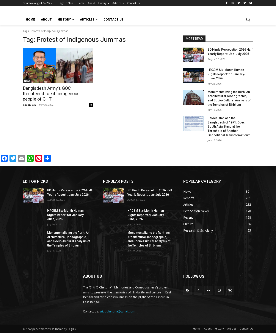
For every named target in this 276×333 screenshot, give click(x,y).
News (27, 80)
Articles (231, 328)
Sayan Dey (29, 104)
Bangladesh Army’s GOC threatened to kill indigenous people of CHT (51, 94)
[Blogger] (187, 290)
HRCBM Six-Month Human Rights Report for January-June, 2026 (226, 74)
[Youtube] (250, 3)
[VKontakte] (230, 290)
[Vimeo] (244, 3)
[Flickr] (208, 290)
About (208, 328)
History (219, 328)
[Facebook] (226, 3)
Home (197, 328)
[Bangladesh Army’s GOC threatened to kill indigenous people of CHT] (58, 65)
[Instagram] (232, 3)
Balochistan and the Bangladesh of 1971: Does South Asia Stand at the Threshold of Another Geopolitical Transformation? (229, 126)
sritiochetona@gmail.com (117, 311)
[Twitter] (238, 3)
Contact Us (246, 328)
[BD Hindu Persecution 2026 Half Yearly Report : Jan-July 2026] (193, 55)
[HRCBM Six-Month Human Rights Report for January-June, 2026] (193, 75)
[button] (248, 19)
